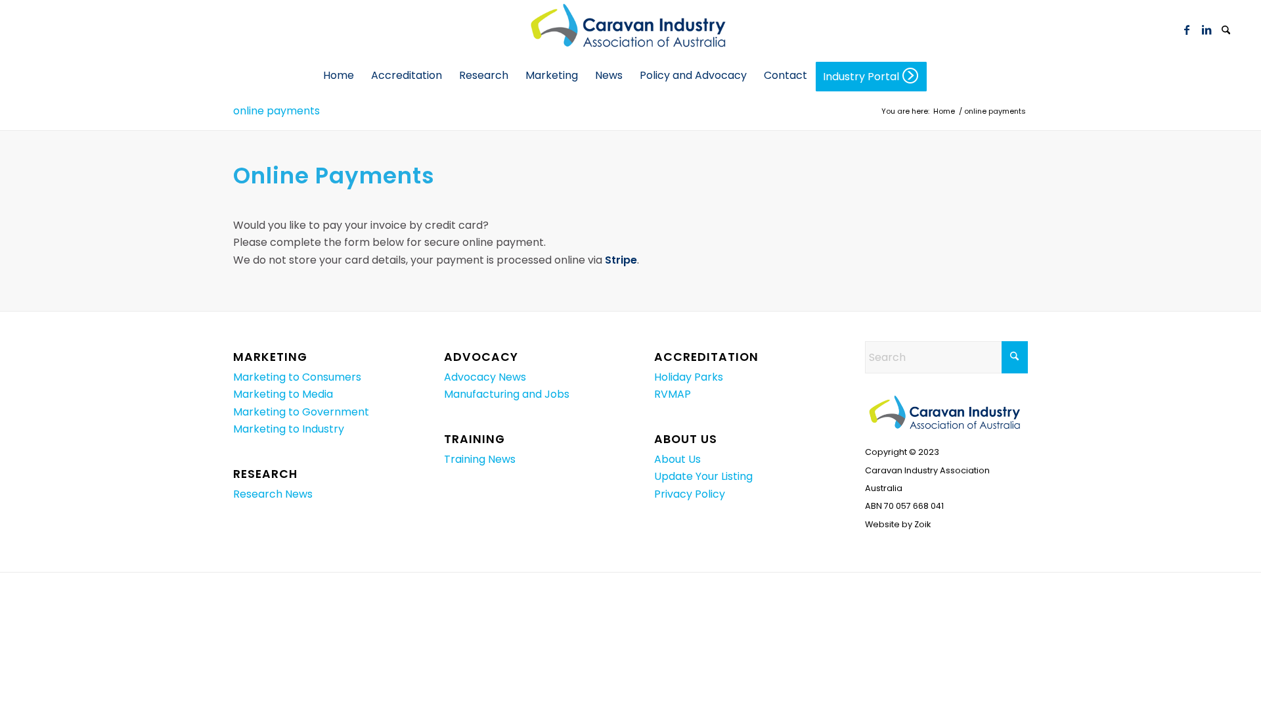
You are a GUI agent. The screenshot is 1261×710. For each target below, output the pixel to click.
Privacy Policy (689, 494)
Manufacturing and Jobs (506, 394)
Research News (273, 494)
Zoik (922, 524)
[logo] (630, 30)
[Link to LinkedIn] (1206, 29)
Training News (480, 459)
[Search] (1226, 31)
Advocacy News (485, 377)
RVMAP (672, 394)
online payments (276, 110)
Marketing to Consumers (297, 377)
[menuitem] (1226, 29)
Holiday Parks (688, 377)
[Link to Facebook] (1187, 29)
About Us (677, 459)
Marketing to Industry (288, 429)
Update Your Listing (703, 476)
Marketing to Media (283, 394)
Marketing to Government (301, 411)
